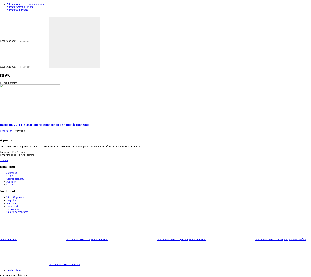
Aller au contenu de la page (20, 7)
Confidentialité (14, 270)
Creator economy (15, 178)
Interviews (11, 203)
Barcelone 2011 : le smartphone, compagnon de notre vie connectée (44, 124)
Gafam (9, 184)
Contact (4, 160)
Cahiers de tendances (17, 211)
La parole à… (13, 209)
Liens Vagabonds (15, 197)
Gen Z (9, 175)
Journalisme (12, 173)
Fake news (11, 181)
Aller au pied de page (17, 9)
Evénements (6, 130)
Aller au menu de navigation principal (25, 4)
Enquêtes (11, 200)
